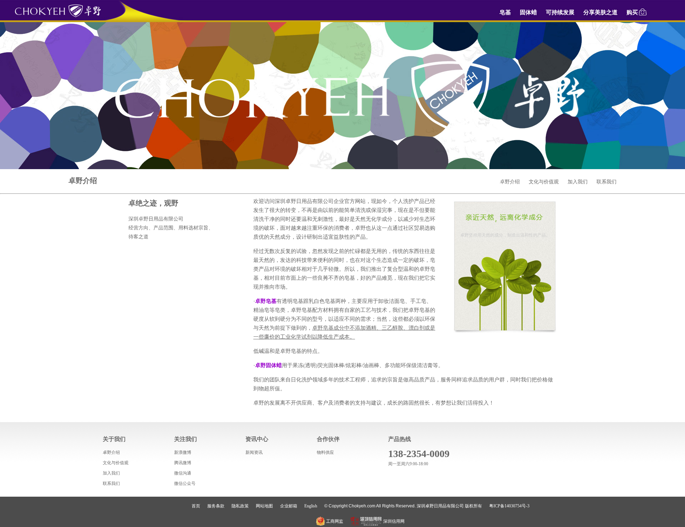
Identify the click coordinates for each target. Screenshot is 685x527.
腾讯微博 (182, 462)
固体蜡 (528, 12)
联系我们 (606, 181)
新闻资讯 (254, 452)
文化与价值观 (544, 181)
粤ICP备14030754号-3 (509, 505)
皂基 (505, 12)
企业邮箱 (288, 505)
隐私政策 (240, 505)
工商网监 (334, 521)
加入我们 (578, 181)
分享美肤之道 (600, 12)
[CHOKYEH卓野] (57, 16)
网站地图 (264, 505)
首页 (196, 505)
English (310, 505)
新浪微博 (182, 452)
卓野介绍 (510, 181)
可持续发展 (560, 12)
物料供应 (325, 452)
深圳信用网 (394, 521)
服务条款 (215, 505)
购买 (632, 12)
